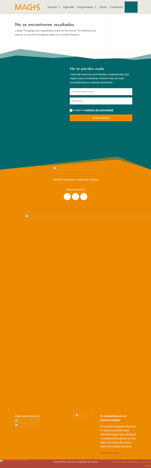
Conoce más (37, 132)
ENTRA (131, 7)
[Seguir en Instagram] (67, 196)
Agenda (68, 7)
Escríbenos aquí (109, 452)
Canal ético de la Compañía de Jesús (75, 461)
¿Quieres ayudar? (37, 80)
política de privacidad (99, 110)
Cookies (144, 461)
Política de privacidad (125, 461)
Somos (52, 7)
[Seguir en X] (83, 196)
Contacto (116, 7)
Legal (147, 465)
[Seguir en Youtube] (75, 196)
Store (103, 7)
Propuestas (85, 7)
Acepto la (93, 110)
